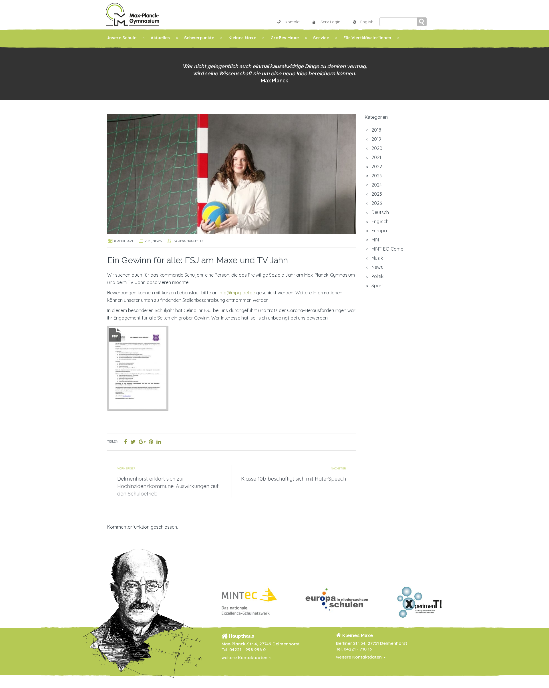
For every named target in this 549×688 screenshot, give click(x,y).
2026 (376, 203)
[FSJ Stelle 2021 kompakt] (137, 367)
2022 (376, 166)
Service (321, 37)
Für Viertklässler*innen (367, 37)
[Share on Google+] (142, 441)
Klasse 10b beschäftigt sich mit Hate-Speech (293, 478)
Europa (379, 230)
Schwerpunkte (199, 37)
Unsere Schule (121, 37)
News (157, 241)
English (366, 21)
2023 (376, 176)
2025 (376, 194)
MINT (376, 240)
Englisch (380, 221)
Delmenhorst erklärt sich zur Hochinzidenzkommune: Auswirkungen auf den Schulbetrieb (167, 486)
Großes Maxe (284, 37)
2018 (376, 130)
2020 (376, 148)
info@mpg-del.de (237, 293)
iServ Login (330, 21)
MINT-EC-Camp (387, 249)
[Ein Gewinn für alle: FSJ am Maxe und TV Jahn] (231, 173)
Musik (377, 258)
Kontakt (292, 21)
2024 (376, 185)
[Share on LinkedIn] (158, 441)
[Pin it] (151, 441)
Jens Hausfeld (190, 241)
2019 (376, 139)
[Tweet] (133, 441)
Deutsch (380, 212)
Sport (377, 285)
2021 (148, 241)
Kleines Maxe (242, 37)
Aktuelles (160, 37)
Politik (377, 276)
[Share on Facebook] (125, 441)
